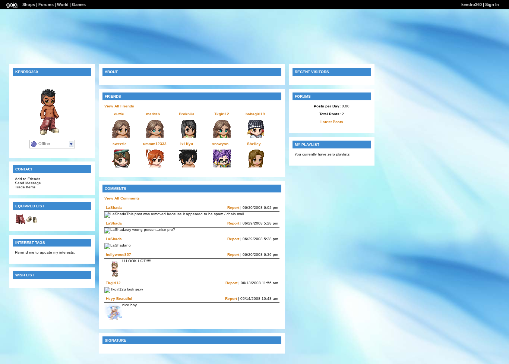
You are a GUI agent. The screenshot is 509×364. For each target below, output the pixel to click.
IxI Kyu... (188, 144)
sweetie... (121, 144)
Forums (46, 4)
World (63, 4)
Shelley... (255, 144)
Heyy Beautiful (119, 298)
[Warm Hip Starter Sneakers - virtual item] (31, 224)
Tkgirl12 (221, 114)
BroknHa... (188, 114)
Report (233, 207)
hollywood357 (118, 254)
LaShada (114, 207)
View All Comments (122, 198)
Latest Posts (331, 122)
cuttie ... (121, 114)
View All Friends (119, 106)
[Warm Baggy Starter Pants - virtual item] (20, 224)
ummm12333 (155, 144)
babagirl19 (255, 114)
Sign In (492, 4)
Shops (28, 4)
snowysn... (222, 144)
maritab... (154, 114)
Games (79, 4)
